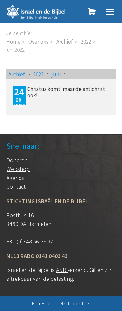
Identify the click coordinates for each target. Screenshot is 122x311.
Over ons (38, 41)
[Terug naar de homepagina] (42, 11)
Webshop (18, 169)
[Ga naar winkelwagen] (92, 11)
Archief (64, 41)
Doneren (17, 160)
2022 (86, 41)
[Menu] (110, 11)
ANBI (62, 270)
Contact (16, 186)
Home (13, 41)
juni (56, 74)
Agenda (16, 177)
